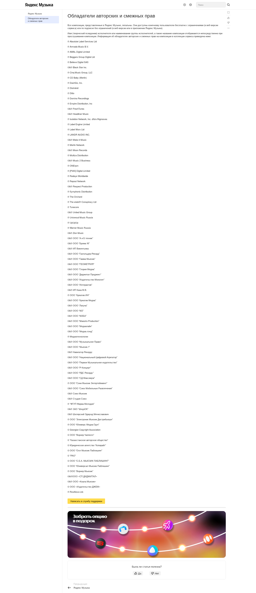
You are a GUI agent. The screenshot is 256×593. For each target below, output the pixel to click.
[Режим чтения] (228, 12)
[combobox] (211, 4)
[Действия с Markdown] (228, 28)
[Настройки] (184, 4)
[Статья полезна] (228, 18)
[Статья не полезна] (228, 23)
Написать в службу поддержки (86, 501)
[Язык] (190, 4)
